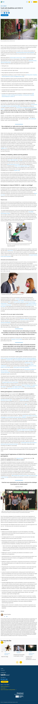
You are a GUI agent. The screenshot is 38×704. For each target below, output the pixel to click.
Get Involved (3, 688)
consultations (3, 365)
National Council (20, 458)
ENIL (26, 404)
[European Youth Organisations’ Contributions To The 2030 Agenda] (31, 648)
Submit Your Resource (5, 686)
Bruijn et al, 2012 (16, 164)
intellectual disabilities (24, 319)
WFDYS (22, 300)
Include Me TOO (9, 359)
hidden (21, 160)
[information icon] (4, 616)
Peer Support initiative (17, 386)
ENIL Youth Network (26, 385)
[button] (21, 662)
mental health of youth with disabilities (21, 367)
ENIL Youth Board (32, 118)
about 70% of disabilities (13, 160)
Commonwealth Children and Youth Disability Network (25, 359)
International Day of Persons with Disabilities (25, 52)
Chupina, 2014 (4, 148)
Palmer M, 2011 (25, 429)
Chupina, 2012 (17, 170)
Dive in (3, 642)
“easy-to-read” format (24, 399)
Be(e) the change (4, 656)
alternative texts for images (6, 399)
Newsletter (4, 681)
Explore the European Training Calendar (8, 689)
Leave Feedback (4, 15)
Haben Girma (10, 250)
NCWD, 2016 (9, 164)
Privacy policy (3, 670)
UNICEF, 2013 (17, 165)
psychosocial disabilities (5, 322)
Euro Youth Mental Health (29, 386)
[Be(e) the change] (6, 648)
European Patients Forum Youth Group (10, 382)
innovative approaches (5, 372)
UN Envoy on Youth (28, 362)
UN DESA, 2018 (31, 429)
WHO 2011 (19, 429)
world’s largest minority (15, 57)
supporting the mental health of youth (15, 388)
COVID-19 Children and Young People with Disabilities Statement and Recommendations (18, 358)
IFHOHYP (17, 299)
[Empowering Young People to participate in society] (19, 648)
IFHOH (19, 300)
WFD (9, 302)
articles (32, 364)
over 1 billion (23, 57)
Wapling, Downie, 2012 (24, 165)
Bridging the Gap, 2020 (19, 76)
